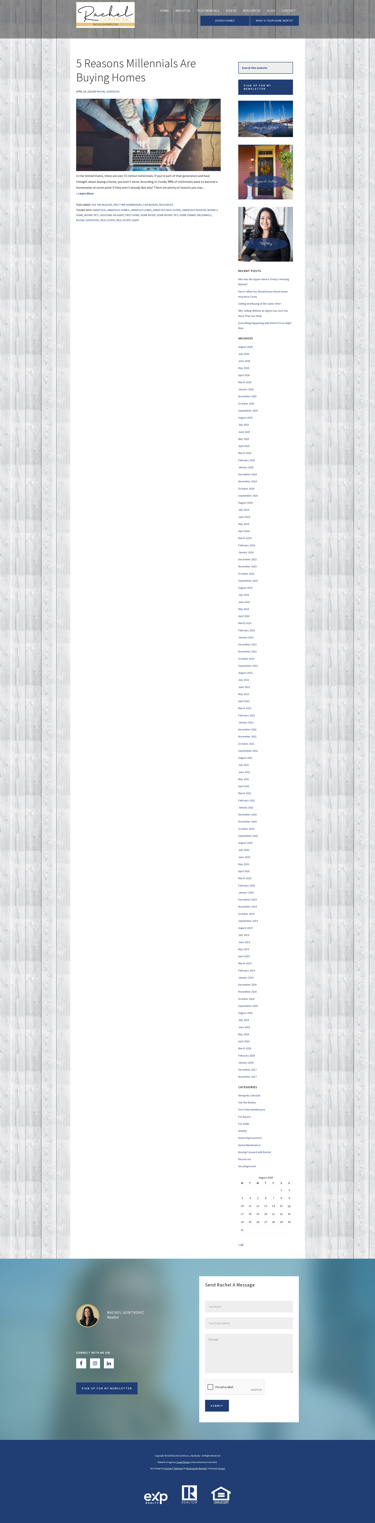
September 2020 (248, 836)
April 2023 (244, 616)
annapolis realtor (194, 210)
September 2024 (248, 495)
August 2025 (245, 417)
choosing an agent (112, 215)
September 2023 (248, 580)
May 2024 (243, 524)
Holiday (242, 1131)
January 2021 (246, 807)
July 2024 (243, 509)
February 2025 (246, 460)
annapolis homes (118, 210)
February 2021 (246, 800)
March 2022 (244, 708)
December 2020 (247, 814)
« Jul (240, 1244)
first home (132, 215)
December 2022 (247, 644)
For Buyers (150, 204)
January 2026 (246, 389)
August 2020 (245, 843)
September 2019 (248, 921)
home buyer (148, 215)
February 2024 (246, 545)
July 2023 (243, 594)
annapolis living (141, 210)
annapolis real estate (167, 210)
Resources (166, 204)
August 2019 (245, 928)
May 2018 (243, 1034)
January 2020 (246, 892)
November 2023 (247, 566)
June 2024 (244, 517)
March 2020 (244, 878)
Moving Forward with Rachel (254, 1152)
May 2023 (243, 609)
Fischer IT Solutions (173, 1468)
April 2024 (244, 531)
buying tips (91, 215)
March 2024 (244, 538)
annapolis (99, 210)
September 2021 (248, 751)
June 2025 (244, 432)
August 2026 (245, 347)
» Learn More (92, 193)
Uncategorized (247, 1166)
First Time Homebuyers (127, 204)
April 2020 (244, 871)
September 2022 (248, 665)
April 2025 (244, 446)
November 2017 (247, 1076)
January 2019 (246, 977)
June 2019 (244, 942)
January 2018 (246, 1062)
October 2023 (246, 573)
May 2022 (243, 694)
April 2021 (244, 786)
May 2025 (243, 439)
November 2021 (247, 736)
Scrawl (221, 1468)
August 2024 (245, 502)
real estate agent (127, 220)
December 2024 (247, 474)
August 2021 (245, 758)
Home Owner (188, 215)
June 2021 (244, 772)
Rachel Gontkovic (87, 220)
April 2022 (244, 701)
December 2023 (247, 559)
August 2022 (245, 672)
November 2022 (247, 651)
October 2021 (246, 743)
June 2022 (244, 687)
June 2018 (244, 1027)
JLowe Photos (183, 1462)
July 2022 (243, 680)
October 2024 (246, 488)
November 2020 (247, 821)
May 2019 (243, 949)
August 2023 (245, 587)
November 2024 (247, 481)
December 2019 (247, 899)
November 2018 (247, 991)
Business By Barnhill (197, 1468)
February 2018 (246, 1055)
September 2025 (248, 410)
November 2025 (247, 396)
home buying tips (167, 215)
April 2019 (244, 956)
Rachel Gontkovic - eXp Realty (105, 19)
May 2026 (243, 368)
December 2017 (247, 1069)
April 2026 (244, 375)
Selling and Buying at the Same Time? (259, 303)
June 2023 (244, 602)
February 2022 (246, 715)
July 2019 (243, 935)
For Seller (244, 1124)
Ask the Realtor (102, 204)
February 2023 (246, 630)
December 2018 (247, 984)
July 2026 (243, 354)
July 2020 (243, 850)
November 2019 (247, 906)
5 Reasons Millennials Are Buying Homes (136, 70)
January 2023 (246, 637)
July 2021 (243, 765)
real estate (108, 220)
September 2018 (248, 1006)
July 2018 (243, 1020)
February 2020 (246, 885)
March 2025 (244, 453)
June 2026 (244, 361)
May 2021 (243, 779)
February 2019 (246, 970)
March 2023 (244, 623)
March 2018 (244, 1048)
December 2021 (247, 729)
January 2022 (246, 722)
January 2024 (246, 552)
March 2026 (244, 382)
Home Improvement (250, 1138)
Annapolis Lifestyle (249, 1095)
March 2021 (244, 793)
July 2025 (243, 424)
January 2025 (246, 467)
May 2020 (243, 864)
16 (289, 1206)
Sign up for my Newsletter (257, 87)
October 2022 (246, 658)
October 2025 (246, 403)
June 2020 (244, 857)
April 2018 (244, 1041)
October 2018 (246, 999)
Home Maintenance (249, 1145)
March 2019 (244, 963)
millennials (204, 215)
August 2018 (245, 1013)
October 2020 (246, 829)
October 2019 (246, 914)
